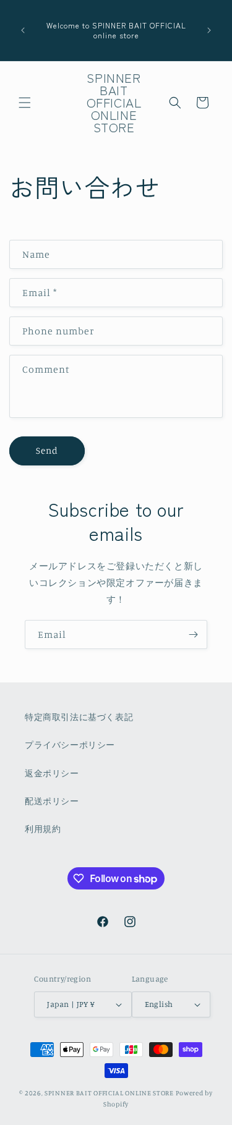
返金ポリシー (52, 773)
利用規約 (43, 828)
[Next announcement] (209, 30)
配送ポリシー (52, 801)
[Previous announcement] (23, 30)
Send (47, 450)
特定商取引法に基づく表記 (79, 716)
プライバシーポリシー (70, 744)
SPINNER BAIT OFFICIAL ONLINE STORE (109, 1093)
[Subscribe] (193, 634)
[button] (24, 102)
